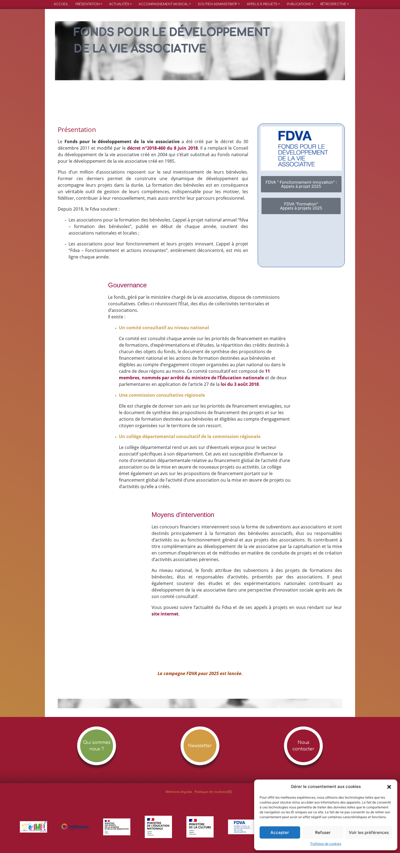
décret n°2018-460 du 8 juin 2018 (162, 148)
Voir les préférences (369, 832)
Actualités (119, 4)
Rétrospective (333, 4)
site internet (165, 614)
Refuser (323, 832)
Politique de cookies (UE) (213, 791)
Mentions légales (179, 791)
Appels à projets (262, 4)
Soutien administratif (218, 4)
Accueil (61, 4)
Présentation (87, 4)
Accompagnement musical (163, 4)
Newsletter (200, 745)
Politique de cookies (325, 844)
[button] (389, 786)
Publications (299, 4)
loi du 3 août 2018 (240, 384)
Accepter (279, 832)
